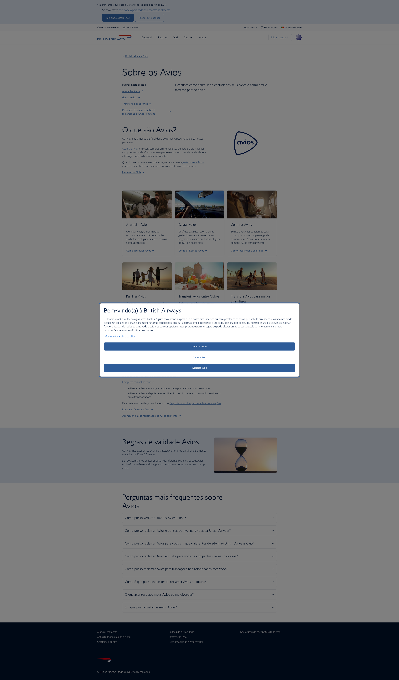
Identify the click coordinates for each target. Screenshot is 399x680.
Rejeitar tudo (199, 367)
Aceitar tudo (199, 346)
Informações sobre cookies (120, 336)
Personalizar (199, 357)
